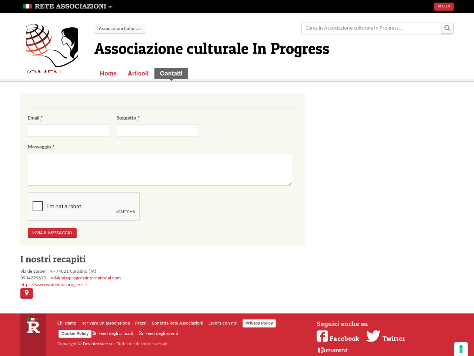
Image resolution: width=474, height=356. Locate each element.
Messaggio (41, 147)
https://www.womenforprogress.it (53, 284)
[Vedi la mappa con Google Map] (26, 293)
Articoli (138, 73)
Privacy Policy (259, 323)
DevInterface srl (98, 344)
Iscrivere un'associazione (105, 323)
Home (108, 73)
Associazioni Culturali (120, 28)
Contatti (171, 73)
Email (35, 118)
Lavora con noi (222, 323)
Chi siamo (66, 323)
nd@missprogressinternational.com (86, 278)
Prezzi (141, 323)
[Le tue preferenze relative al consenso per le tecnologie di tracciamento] (461, 349)
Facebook (344, 338)
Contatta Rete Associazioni (177, 323)
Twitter (393, 338)
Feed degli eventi (161, 333)
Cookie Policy (75, 333)
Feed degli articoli (115, 333)
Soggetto (128, 118)
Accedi (444, 6)
